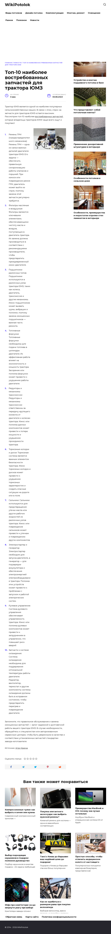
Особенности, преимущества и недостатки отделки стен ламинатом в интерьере (89, 215)
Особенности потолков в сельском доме (87, 179)
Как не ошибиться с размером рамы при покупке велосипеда (55, 904)
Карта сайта (31, 917)
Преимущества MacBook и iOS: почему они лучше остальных (89, 811)
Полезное (21, 20)
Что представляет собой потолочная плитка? (87, 111)
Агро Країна (21, 748)
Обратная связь (13, 917)
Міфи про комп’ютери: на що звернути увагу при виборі (20, 906)
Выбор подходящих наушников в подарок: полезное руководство (17, 858)
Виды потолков (13, 13)
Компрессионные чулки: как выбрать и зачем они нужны (20, 811)
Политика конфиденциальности (59, 917)
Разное (9, 20)
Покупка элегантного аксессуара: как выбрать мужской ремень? (53, 814)
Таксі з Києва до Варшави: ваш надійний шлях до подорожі (54, 859)
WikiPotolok (17, 4)
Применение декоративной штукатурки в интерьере (88, 145)
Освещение (94, 13)
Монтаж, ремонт (76, 13)
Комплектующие (55, 13)
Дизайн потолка (33, 13)
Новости (34, 20)
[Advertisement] (55, 42)
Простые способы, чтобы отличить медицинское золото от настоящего (88, 859)
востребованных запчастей (49, 116)
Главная (8, 63)
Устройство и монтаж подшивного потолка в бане (89, 81)
